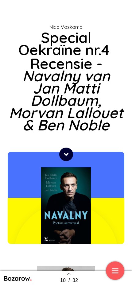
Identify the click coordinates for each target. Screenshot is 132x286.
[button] (66, 154)
